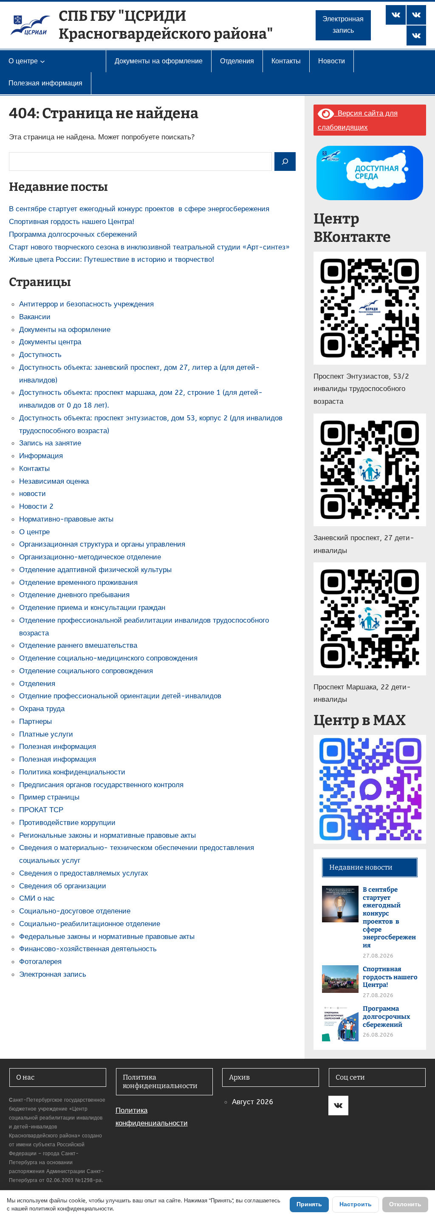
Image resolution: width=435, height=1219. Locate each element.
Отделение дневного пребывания (74, 594)
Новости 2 (36, 506)
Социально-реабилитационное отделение (89, 923)
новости (32, 493)
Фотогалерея (40, 961)
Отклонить (405, 1204)
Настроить (355, 1204)
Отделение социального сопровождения (86, 670)
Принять (309, 1204)
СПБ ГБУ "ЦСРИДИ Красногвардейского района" (166, 25)
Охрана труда (42, 708)
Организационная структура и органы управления (102, 544)
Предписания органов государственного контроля (101, 784)
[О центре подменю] (42, 61)
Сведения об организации (62, 886)
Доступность (40, 354)
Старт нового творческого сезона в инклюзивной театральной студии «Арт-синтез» (149, 247)
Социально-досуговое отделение (74, 911)
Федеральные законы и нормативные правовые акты (107, 936)
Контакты (34, 468)
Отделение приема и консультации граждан (92, 607)
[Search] (285, 161)
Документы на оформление (64, 329)
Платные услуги (46, 734)
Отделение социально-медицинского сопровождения (108, 658)
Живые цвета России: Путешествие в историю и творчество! (111, 259)
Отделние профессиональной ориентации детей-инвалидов (120, 696)
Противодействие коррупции (67, 822)
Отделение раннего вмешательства (78, 645)
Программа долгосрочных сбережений (73, 234)
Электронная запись (343, 24)
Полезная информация (57, 746)
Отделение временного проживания (78, 582)
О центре (34, 531)
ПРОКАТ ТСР (41, 809)
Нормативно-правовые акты (66, 519)
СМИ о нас (37, 898)
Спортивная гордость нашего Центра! (71, 221)
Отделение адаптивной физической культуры (95, 569)
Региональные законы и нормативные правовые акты (107, 835)
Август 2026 (252, 1101)
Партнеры (35, 721)
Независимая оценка (54, 481)
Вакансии (35, 316)
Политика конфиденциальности (72, 772)
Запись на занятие (50, 443)
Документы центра (50, 341)
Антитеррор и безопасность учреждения (86, 304)
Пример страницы (49, 797)
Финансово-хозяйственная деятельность (88, 948)
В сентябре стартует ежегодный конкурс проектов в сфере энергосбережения (139, 208)
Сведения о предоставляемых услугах (83, 873)
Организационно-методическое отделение (90, 557)
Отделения (37, 683)
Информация (41, 455)
